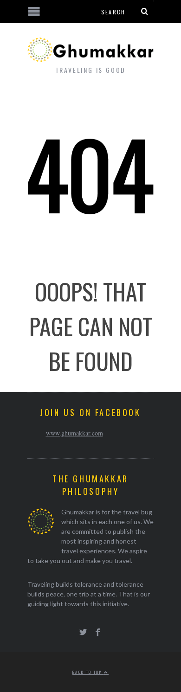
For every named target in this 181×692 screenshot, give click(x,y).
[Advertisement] (76, 657)
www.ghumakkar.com (74, 433)
